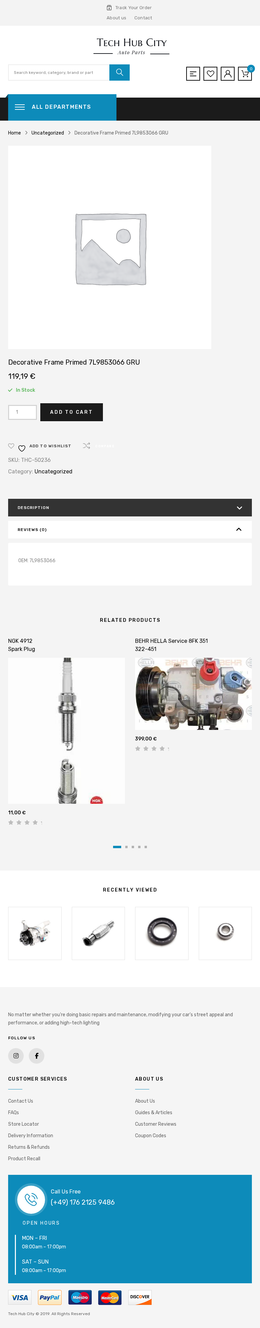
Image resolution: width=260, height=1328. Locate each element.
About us (117, 17)
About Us (145, 1101)
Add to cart (71, 412)
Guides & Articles (153, 1113)
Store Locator (23, 1124)
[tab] (130, 507)
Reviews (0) (32, 529)
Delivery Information (30, 1136)
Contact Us (20, 1101)
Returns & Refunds (29, 1147)
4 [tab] (139, 847)
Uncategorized (47, 133)
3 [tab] (133, 847)
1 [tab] (117, 847)
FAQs (13, 1113)
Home (14, 133)
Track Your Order (133, 7)
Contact (143, 17)
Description (33, 507)
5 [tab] (146, 847)
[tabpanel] (66, 734)
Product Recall (24, 1159)
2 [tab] (126, 847)
